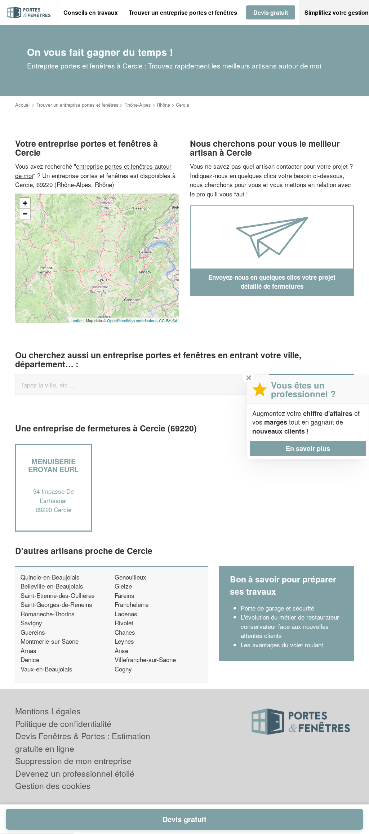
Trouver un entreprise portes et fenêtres (77, 104)
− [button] (25, 213)
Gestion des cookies (53, 785)
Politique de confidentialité (63, 723)
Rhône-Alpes (137, 104)
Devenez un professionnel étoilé (74, 773)
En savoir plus (308, 448)
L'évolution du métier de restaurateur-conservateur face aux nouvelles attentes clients (291, 626)
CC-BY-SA (168, 320)
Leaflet (77, 320)
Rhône (163, 104)
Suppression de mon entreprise (73, 761)
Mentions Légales (48, 711)
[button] (90, 12)
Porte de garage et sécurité (277, 607)
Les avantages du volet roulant (282, 644)
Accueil (23, 104)
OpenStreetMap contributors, (133, 320)
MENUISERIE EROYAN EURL (53, 465)
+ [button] (25, 203)
